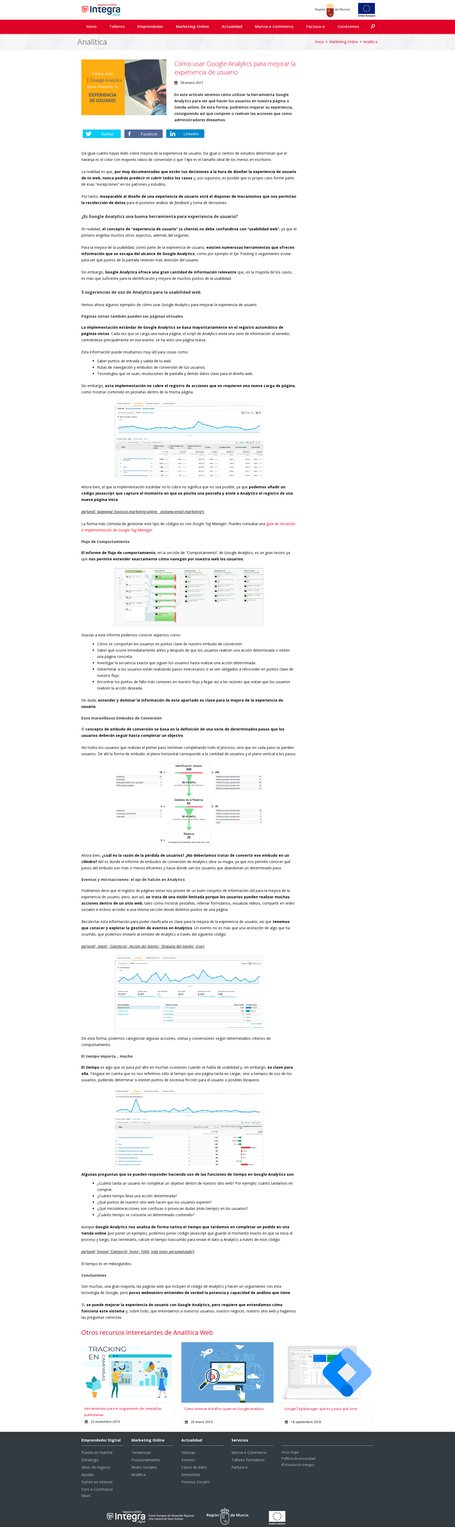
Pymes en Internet (97, 1481)
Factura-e (315, 26)
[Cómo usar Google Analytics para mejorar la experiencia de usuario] (123, 87)
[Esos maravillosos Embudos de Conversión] (189, 804)
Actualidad (232, 26)
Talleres (117, 26)
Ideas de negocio (96, 1467)
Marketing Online (192, 26)
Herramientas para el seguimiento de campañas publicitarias (123, 1411)
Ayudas (87, 1474)
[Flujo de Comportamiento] (189, 596)
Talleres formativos (248, 1459)
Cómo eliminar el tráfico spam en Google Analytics (224, 1408)
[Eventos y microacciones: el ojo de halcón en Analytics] (189, 992)
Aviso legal (290, 1452)
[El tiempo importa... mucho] (189, 1126)
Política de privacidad (298, 1458)
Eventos (188, 1459)
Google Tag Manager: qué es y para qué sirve (320, 1408)
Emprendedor (150, 26)
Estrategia (89, 1459)
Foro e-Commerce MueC (97, 1492)
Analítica (370, 41)
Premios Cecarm (195, 1481)
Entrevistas (190, 1474)
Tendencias (141, 1452)
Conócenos (348, 26)
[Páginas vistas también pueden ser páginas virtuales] (189, 439)
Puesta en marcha (96, 1452)
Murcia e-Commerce (274, 26)
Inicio (91, 26)
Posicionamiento (145, 1459)
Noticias (188, 1452)
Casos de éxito (194, 1467)
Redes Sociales (144, 1467)
